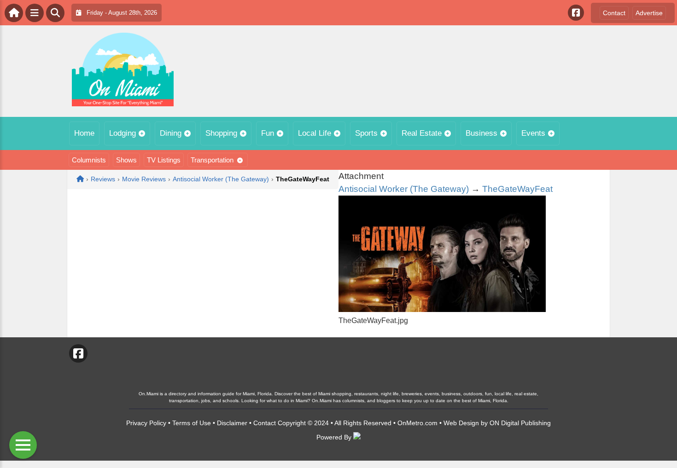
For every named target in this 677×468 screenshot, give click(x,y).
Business (481, 133)
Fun (267, 133)
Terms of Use (191, 423)
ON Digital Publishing (520, 423)
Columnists (89, 160)
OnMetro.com (417, 423)
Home (84, 133)
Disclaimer (232, 423)
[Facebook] (576, 13)
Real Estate (422, 133)
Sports (366, 133)
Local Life (314, 133)
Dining (170, 133)
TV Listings (164, 160)
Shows (126, 160)
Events (533, 133)
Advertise (649, 13)
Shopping (221, 133)
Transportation (212, 160)
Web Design (461, 423)
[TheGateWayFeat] (442, 309)
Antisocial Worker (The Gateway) (403, 189)
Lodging (122, 133)
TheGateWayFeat (517, 189)
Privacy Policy (146, 423)
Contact (614, 13)
